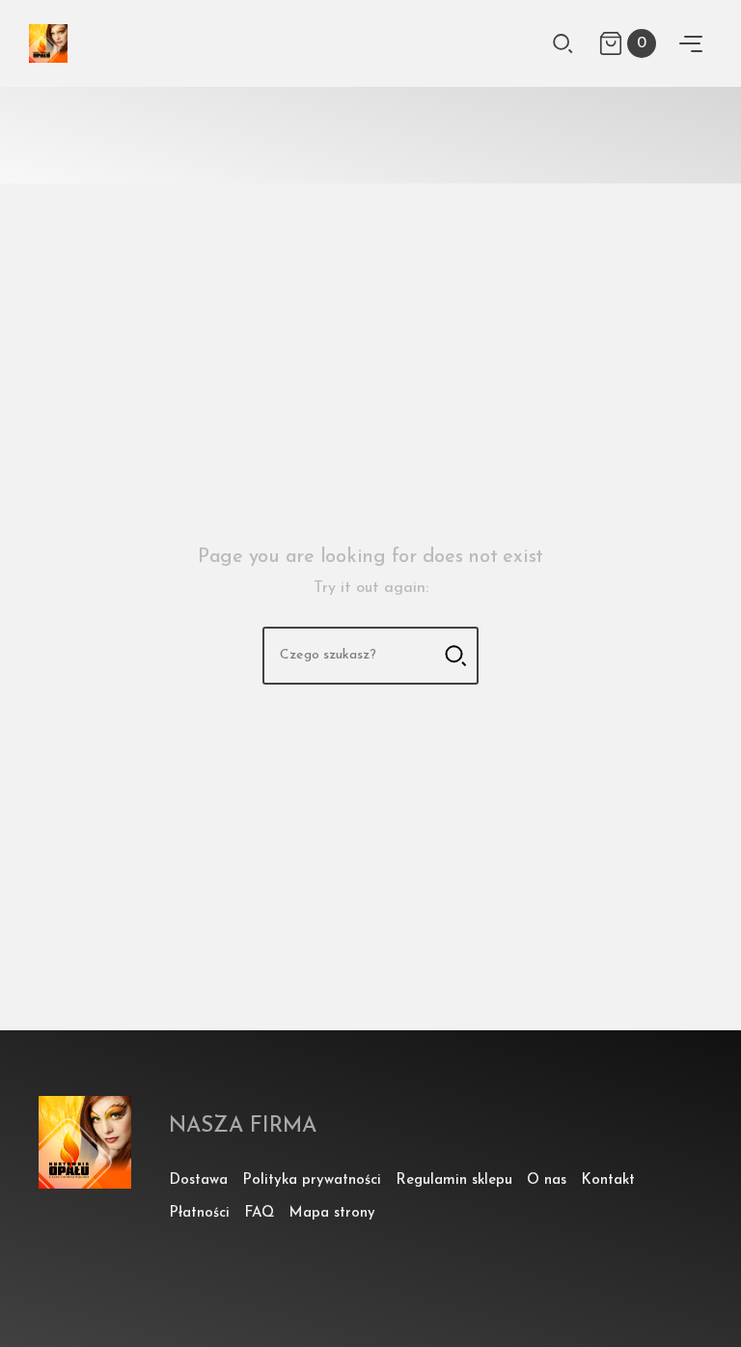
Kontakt (608, 1180)
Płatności (199, 1213)
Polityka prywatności (311, 1180)
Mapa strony (331, 1213)
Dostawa (198, 1180)
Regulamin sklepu (454, 1180)
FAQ (259, 1213)
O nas (546, 1180)
